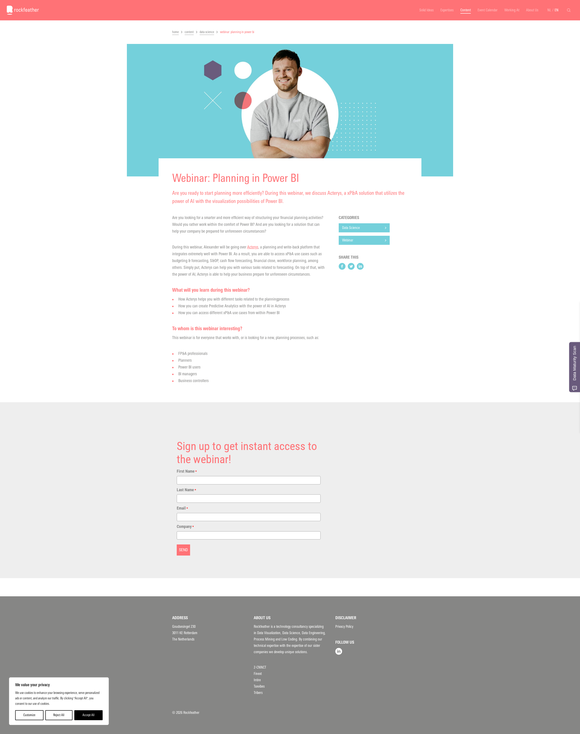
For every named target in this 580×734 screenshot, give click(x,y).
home (175, 32)
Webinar (347, 240)
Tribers (258, 693)
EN (556, 10)
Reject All (58, 715)
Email (182, 508)
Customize (29, 715)
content (189, 32)
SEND (183, 549)
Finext (258, 673)
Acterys (252, 247)
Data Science (351, 228)
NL (549, 10)
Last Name (186, 489)
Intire (257, 680)
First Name (187, 471)
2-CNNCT (260, 667)
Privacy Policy (344, 626)
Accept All (88, 715)
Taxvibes (259, 686)
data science (207, 32)
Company (185, 526)
